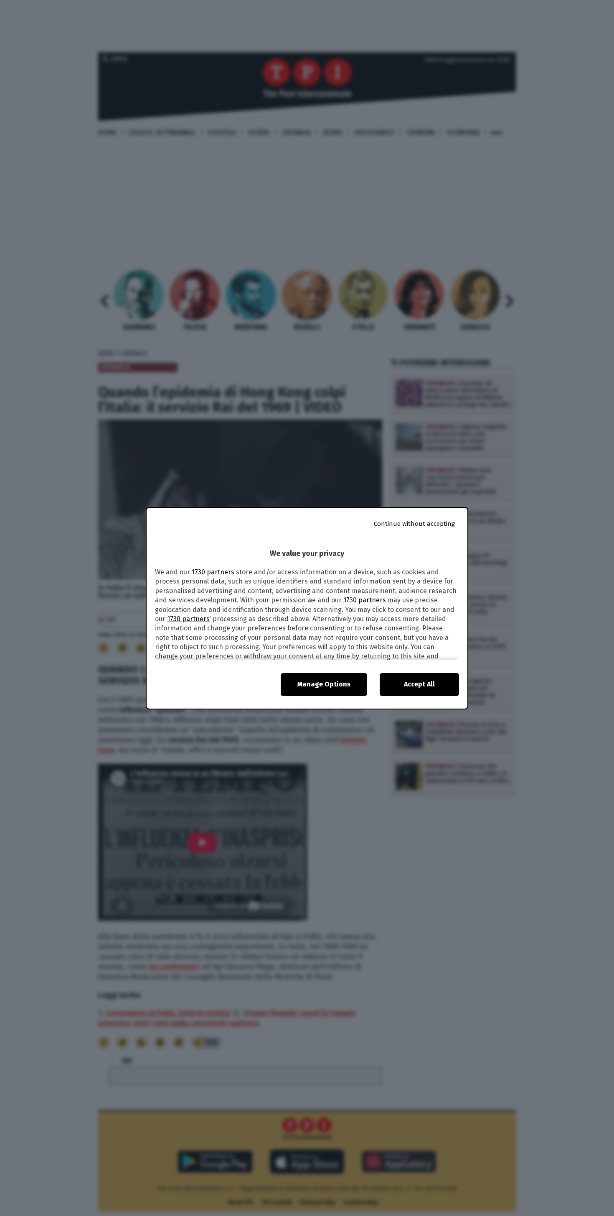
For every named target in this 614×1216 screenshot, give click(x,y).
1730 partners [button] (213, 572)
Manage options (323, 684)
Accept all (419, 684)
